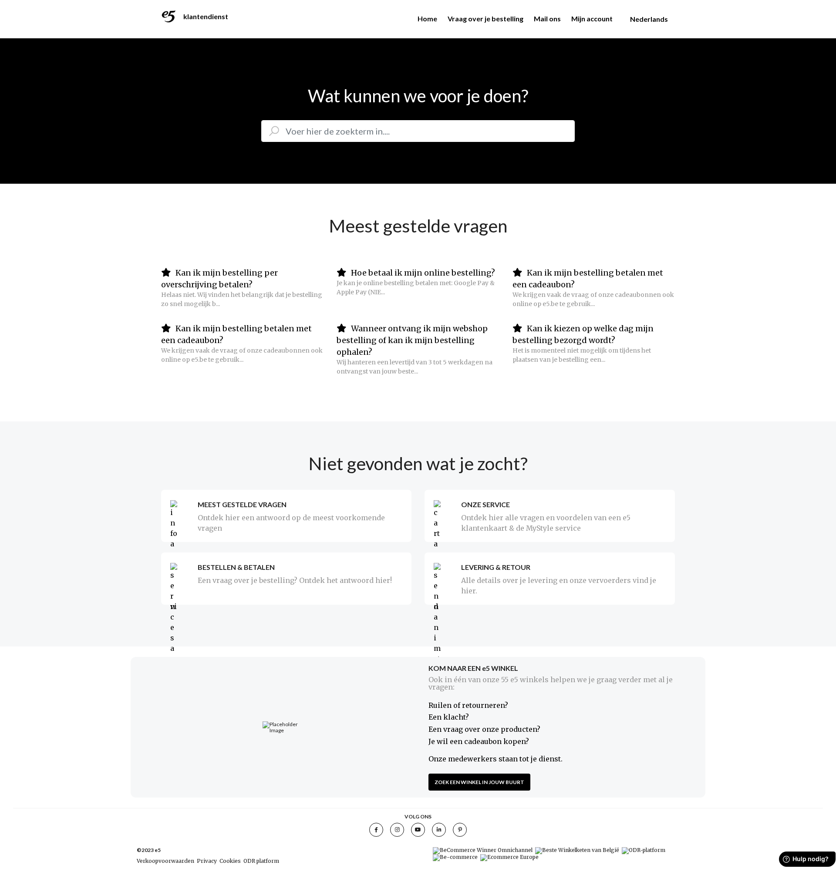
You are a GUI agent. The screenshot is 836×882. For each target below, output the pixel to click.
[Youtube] (418, 830)
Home (427, 18)
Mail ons (547, 18)
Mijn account (592, 18)
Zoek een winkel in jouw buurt (479, 782)
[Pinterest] (460, 830)
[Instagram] (397, 830)
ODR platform (261, 861)
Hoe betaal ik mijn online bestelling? (422, 273)
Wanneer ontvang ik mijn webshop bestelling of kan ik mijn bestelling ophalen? (412, 340)
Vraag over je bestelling (485, 18)
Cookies (230, 861)
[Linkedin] (439, 830)
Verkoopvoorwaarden (165, 861)
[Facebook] (376, 830)
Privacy (207, 861)
